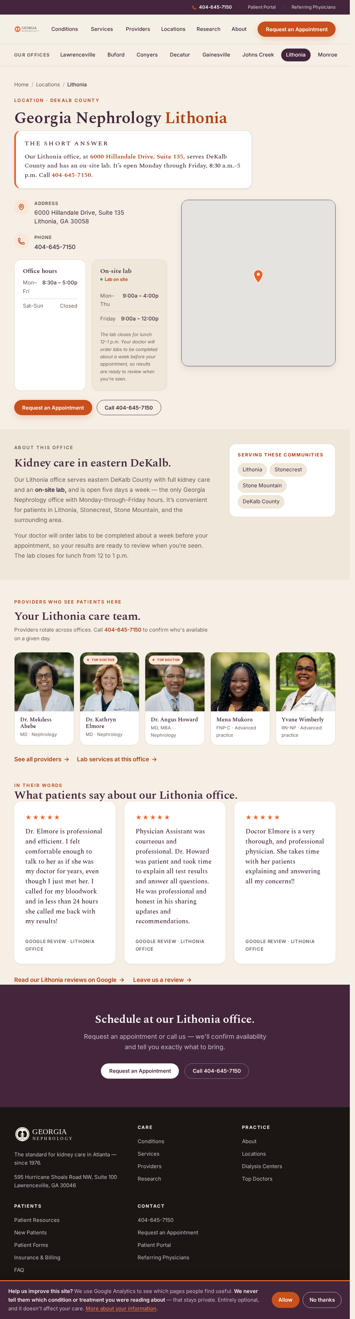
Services (102, 29)
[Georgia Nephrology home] (27, 29)
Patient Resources (37, 1220)
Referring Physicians (314, 7)
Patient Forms (31, 1245)
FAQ (19, 1270)
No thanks (322, 1299)
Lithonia (296, 54)
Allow (285, 1299)
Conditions (64, 29)
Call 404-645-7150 (129, 407)
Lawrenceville (77, 54)
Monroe (327, 54)
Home (21, 84)
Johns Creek (258, 54)
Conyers (147, 54)
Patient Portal (262, 7)
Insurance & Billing (37, 1257)
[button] (258, 276)
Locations (173, 29)
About (239, 29)
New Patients (30, 1232)
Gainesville (216, 54)
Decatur (180, 54)
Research (208, 29)
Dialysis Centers (262, 1166)
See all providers (41, 759)
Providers (138, 29)
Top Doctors (257, 1178)
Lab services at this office (117, 759)
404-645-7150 (215, 7)
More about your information (121, 1308)
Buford (115, 54)
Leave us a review (162, 979)
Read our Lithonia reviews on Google (69, 979)
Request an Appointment (297, 29)
